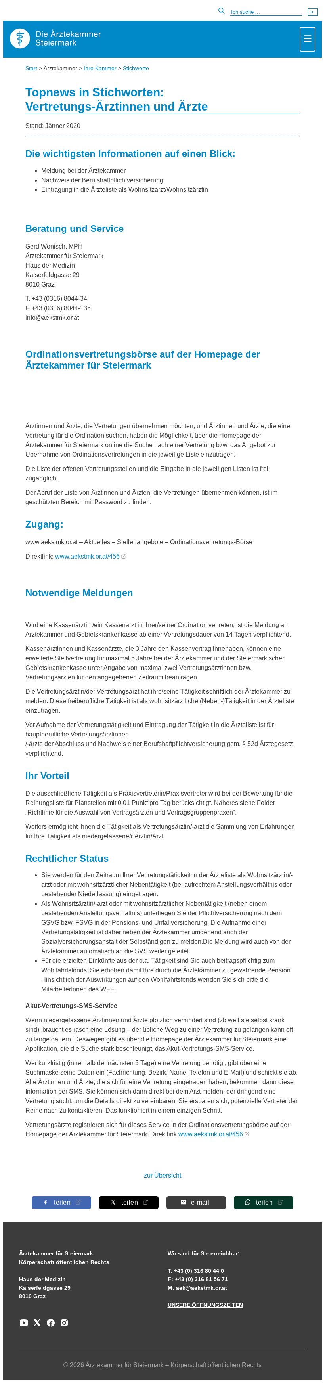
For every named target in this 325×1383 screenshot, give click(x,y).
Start (31, 68)
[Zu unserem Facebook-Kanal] (48, 1325)
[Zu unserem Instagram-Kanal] (62, 1325)
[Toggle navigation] (307, 39)
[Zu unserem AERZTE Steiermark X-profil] (35, 1325)
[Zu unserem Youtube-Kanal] (24, 1325)
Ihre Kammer (100, 68)
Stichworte (136, 68)
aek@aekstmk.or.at (201, 1288)
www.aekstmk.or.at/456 (87, 556)
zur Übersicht (162, 1175)
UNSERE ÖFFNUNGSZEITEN (205, 1305)
